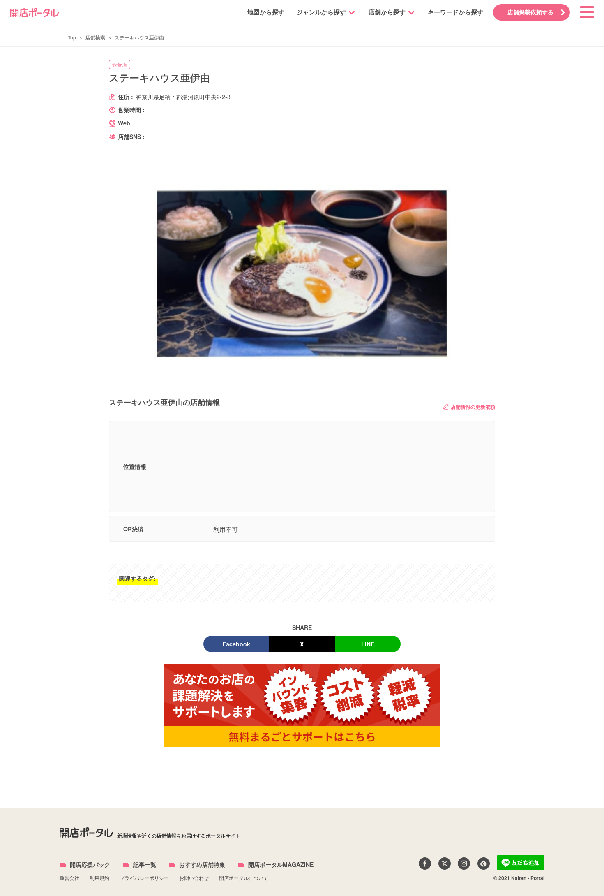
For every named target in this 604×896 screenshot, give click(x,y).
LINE (367, 644)
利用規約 (99, 877)
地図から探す (265, 11)
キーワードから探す (455, 11)
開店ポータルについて (243, 877)
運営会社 (69, 877)
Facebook (236, 644)
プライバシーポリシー (144, 877)
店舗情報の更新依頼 (473, 406)
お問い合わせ (194, 877)
